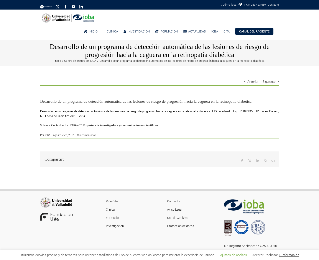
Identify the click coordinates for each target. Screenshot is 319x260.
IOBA (47, 135)
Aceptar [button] (257, 255)
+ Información (289, 255)
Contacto (273, 4)
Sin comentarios (86, 135)
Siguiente (269, 82)
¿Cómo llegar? (230, 4)
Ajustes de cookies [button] (233, 255)
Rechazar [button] (271, 255)
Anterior (252, 82)
